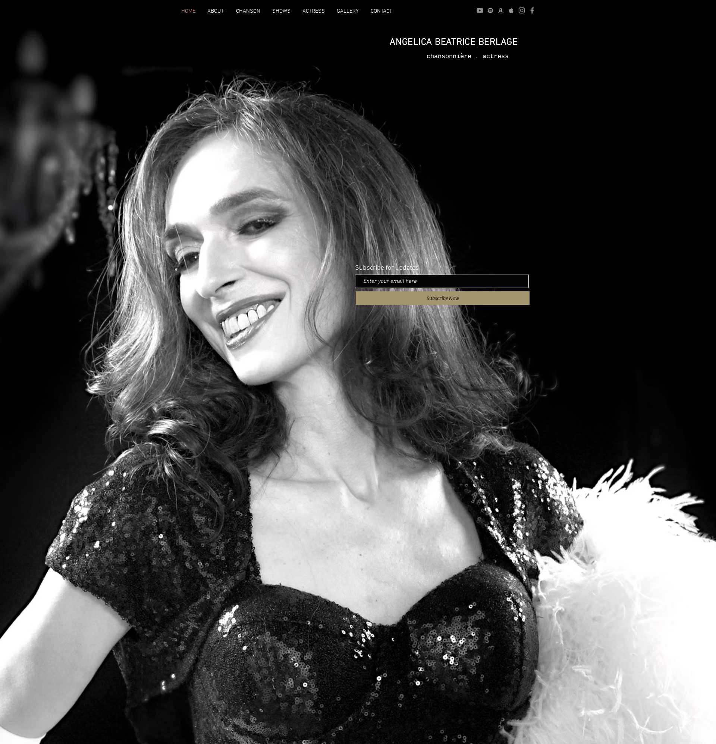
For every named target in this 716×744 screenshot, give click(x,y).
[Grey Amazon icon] (501, 10)
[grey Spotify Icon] (490, 10)
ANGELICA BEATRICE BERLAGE (454, 42)
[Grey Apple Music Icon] (511, 10)
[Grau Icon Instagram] (522, 10)
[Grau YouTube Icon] (480, 10)
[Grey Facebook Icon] (532, 10)
